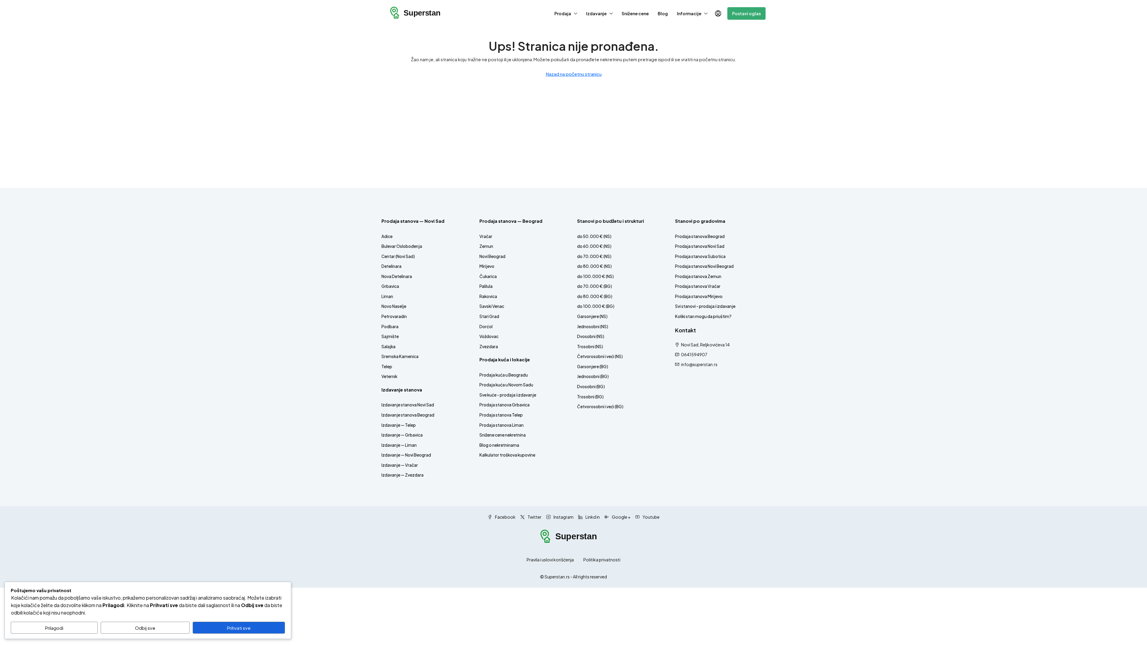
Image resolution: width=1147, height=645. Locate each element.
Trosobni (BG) (590, 396)
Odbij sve (145, 628)
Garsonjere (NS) (592, 316)
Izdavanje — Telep (398, 425)
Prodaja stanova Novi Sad (699, 246)
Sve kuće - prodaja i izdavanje (507, 394)
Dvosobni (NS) (590, 336)
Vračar (485, 236)
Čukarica (488, 276)
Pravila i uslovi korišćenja (550, 559)
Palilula (486, 286)
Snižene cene (635, 13)
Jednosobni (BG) (593, 376)
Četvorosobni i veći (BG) (600, 406)
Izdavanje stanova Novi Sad (407, 404)
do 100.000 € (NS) (595, 276)
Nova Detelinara (396, 276)
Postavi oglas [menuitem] (746, 13)
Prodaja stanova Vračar (697, 286)
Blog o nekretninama (499, 445)
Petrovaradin (394, 316)
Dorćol (486, 326)
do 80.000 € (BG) (594, 296)
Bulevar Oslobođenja (401, 246)
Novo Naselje (393, 306)
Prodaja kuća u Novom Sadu (506, 384)
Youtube (651, 517)
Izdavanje (596, 13)
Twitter (534, 517)
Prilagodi (54, 628)
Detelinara (391, 266)
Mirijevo (486, 266)
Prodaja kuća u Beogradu (503, 374)
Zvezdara (488, 346)
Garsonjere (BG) (592, 366)
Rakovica (488, 296)
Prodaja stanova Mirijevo (699, 296)
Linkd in (592, 517)
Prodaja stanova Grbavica (504, 404)
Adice (386, 236)
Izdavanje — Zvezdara (402, 474)
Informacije (689, 13)
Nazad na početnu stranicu (574, 74)
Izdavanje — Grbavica (402, 434)
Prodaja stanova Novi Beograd (704, 266)
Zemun (486, 246)
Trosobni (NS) (590, 346)
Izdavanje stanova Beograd (407, 414)
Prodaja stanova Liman (501, 425)
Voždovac (489, 336)
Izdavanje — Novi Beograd (406, 454)
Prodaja (562, 13)
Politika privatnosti (601, 559)
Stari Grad (489, 316)
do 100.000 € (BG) (595, 306)
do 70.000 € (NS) (594, 256)
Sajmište (390, 336)
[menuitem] (718, 13)
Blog (663, 13)
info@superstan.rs (699, 364)
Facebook (505, 517)
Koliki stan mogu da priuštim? (703, 316)
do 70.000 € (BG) (594, 286)
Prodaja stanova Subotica (700, 256)
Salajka (388, 346)
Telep (386, 366)
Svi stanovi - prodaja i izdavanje (705, 306)
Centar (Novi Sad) (398, 256)
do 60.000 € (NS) (594, 246)
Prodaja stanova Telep (501, 414)
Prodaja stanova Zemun (698, 276)
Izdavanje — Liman (399, 445)
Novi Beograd (492, 256)
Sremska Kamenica (399, 356)
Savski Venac (491, 306)
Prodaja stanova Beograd (700, 236)
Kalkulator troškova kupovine (507, 454)
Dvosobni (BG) (591, 386)
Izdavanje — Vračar (399, 465)
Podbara (389, 326)
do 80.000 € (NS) (594, 266)
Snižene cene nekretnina (502, 434)
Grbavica (390, 286)
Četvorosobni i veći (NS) (600, 356)
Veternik (389, 376)
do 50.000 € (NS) (594, 236)
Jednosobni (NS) (592, 326)
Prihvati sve (239, 628)
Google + (621, 517)
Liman (387, 296)
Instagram (563, 517)
